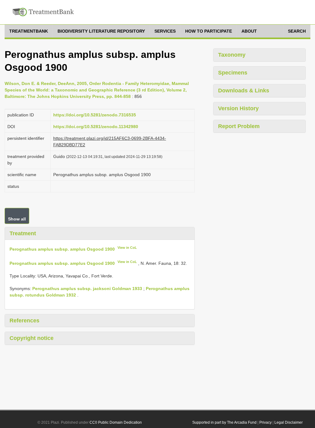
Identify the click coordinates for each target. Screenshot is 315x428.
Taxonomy (231, 55)
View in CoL (127, 247)
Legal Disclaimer (288, 422)
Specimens (232, 73)
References (24, 320)
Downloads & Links (243, 90)
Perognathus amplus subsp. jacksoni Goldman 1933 (87, 288)
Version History (238, 108)
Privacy (265, 422)
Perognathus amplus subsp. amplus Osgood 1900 (62, 249)
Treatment (23, 233)
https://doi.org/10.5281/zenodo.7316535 (94, 114)
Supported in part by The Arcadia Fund (224, 422)
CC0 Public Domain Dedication (116, 422)
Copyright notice (32, 338)
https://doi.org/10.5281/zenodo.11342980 (95, 126)
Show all (17, 218)
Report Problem (239, 126)
